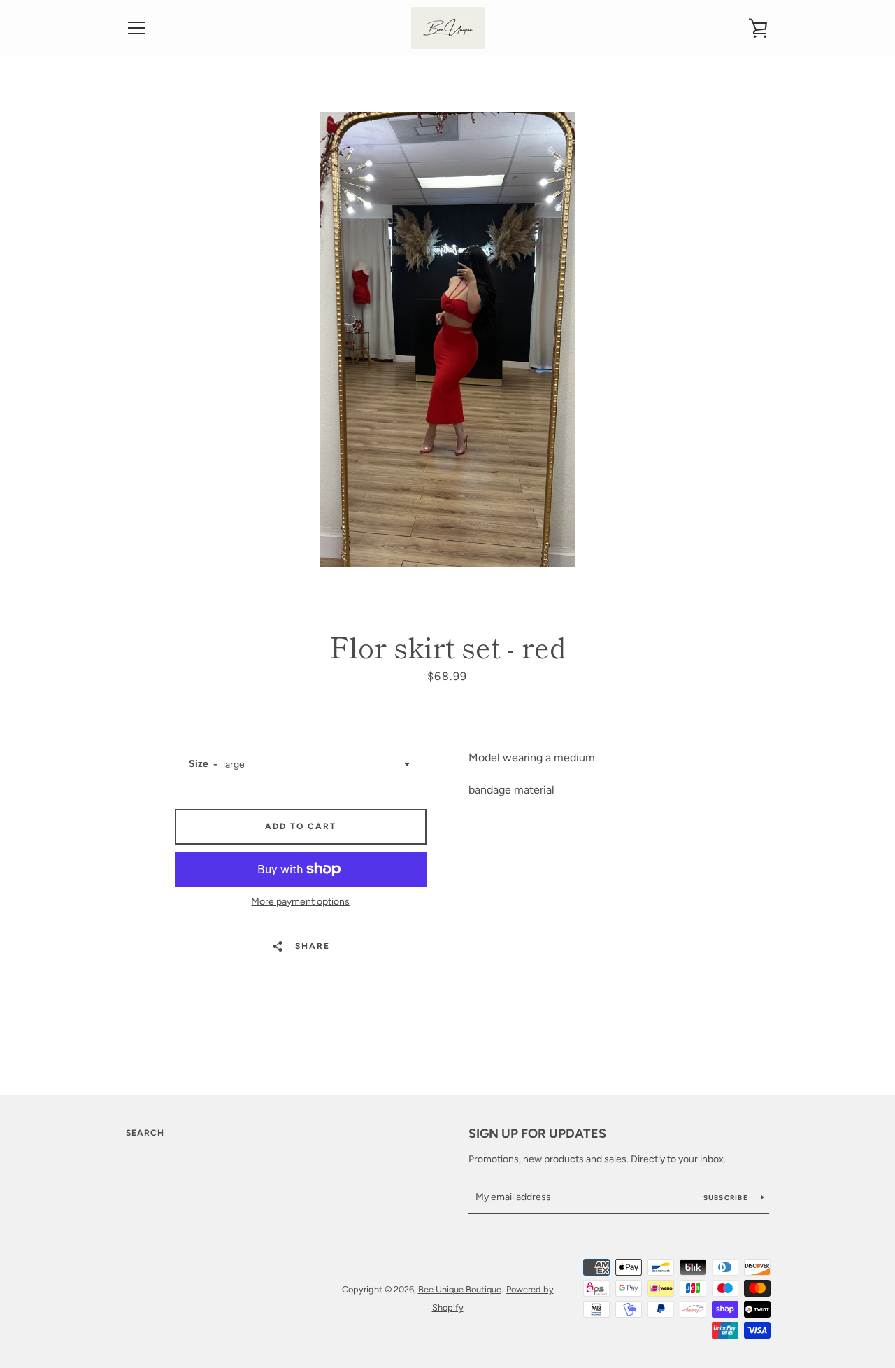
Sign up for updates (537, 1133)
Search (145, 1133)
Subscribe (727, 1197)
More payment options (300, 902)
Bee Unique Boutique (459, 1289)
